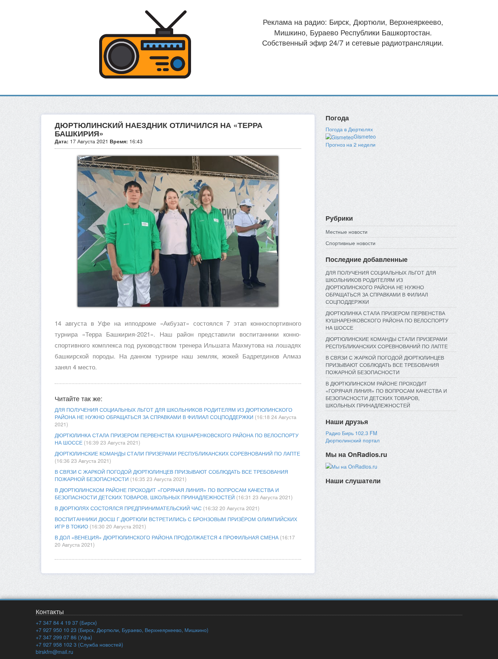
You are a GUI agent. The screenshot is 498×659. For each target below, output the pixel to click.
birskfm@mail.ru (54, 651)
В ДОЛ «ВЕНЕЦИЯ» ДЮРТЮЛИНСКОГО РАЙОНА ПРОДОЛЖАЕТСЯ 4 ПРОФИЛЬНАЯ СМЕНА (167, 537)
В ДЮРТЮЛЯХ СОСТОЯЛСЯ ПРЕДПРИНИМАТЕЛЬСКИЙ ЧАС (128, 508)
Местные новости (346, 231)
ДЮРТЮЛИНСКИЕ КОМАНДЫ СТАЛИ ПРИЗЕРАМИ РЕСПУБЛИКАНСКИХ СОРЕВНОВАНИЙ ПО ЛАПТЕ (177, 453)
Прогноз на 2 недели (351, 144)
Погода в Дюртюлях (349, 129)
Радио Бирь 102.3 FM (351, 433)
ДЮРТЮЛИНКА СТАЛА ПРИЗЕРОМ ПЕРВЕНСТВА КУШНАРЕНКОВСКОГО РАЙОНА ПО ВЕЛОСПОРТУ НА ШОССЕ (387, 320)
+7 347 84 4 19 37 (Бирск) (66, 622)
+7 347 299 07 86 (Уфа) (64, 637)
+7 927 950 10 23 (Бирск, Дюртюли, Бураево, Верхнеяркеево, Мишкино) (122, 629)
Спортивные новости (351, 243)
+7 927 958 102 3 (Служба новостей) (79, 644)
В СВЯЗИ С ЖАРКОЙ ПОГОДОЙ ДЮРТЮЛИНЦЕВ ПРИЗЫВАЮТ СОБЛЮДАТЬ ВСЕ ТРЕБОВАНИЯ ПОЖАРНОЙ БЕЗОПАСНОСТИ (385, 365)
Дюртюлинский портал (353, 440)
